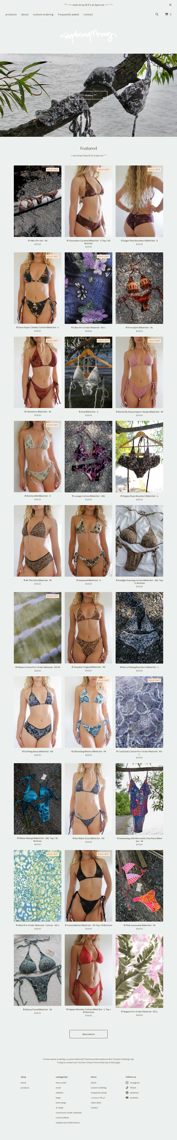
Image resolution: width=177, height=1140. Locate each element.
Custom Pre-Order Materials (69, 1112)
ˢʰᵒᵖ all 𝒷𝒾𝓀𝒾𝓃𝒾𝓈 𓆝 (88, 95)
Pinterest (134, 1092)
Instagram (135, 1082)
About (24, 14)
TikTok (133, 1087)
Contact (88, 14)
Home (23, 1082)
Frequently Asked (68, 14)
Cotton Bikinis (62, 1117)
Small (58, 1087)
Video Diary (96, 1102)
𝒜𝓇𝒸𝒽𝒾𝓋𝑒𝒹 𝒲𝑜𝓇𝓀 (98, 1097)
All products (88, 1034)
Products (11, 14)
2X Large (59, 1107)
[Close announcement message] (170, 5)
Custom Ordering (43, 14)
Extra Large (61, 1102)
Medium (59, 1092)
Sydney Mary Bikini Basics (68, 1122)
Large (58, 1097)
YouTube (134, 1097)
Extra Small (61, 1082)
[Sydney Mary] (89, 36)
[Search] (156, 14)
